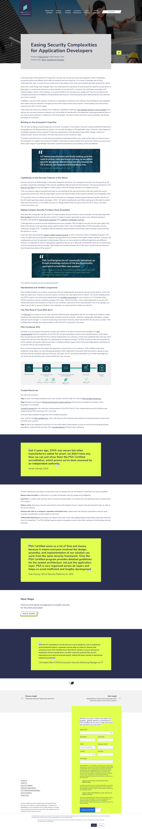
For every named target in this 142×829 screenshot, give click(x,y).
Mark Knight (43, 57)
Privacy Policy (25, 795)
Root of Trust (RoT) (28, 187)
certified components (69, 297)
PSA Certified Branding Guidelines (30, 790)
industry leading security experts (55, 235)
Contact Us (24, 783)
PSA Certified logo (41, 418)
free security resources (47, 220)
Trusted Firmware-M (28, 408)
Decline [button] (101, 825)
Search (111, 12)
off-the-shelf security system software (56, 402)
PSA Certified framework (91, 398)
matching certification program (72, 220)
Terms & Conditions (26, 793)
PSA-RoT (27, 314)
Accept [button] (93, 825)
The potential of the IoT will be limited (91, 110)
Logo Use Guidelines (27, 785)
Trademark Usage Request (28, 788)
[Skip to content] (118, 53)
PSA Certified (26, 217)
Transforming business (55, 60)
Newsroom (24, 780)
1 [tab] (69, 683)
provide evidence (58, 427)
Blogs (44, 60)
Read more (29, 614)
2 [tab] (72, 683)
